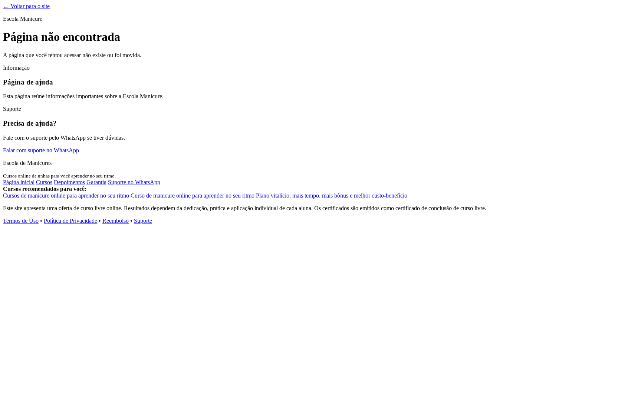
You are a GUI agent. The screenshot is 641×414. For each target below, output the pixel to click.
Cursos (44, 182)
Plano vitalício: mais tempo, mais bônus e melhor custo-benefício (331, 195)
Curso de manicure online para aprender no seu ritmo (192, 195)
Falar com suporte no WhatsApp (41, 150)
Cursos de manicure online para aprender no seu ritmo (66, 195)
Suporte (143, 221)
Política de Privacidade (70, 221)
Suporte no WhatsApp (134, 182)
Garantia (96, 182)
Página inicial (18, 182)
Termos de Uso (21, 221)
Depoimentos (69, 182)
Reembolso (115, 221)
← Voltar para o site (26, 6)
